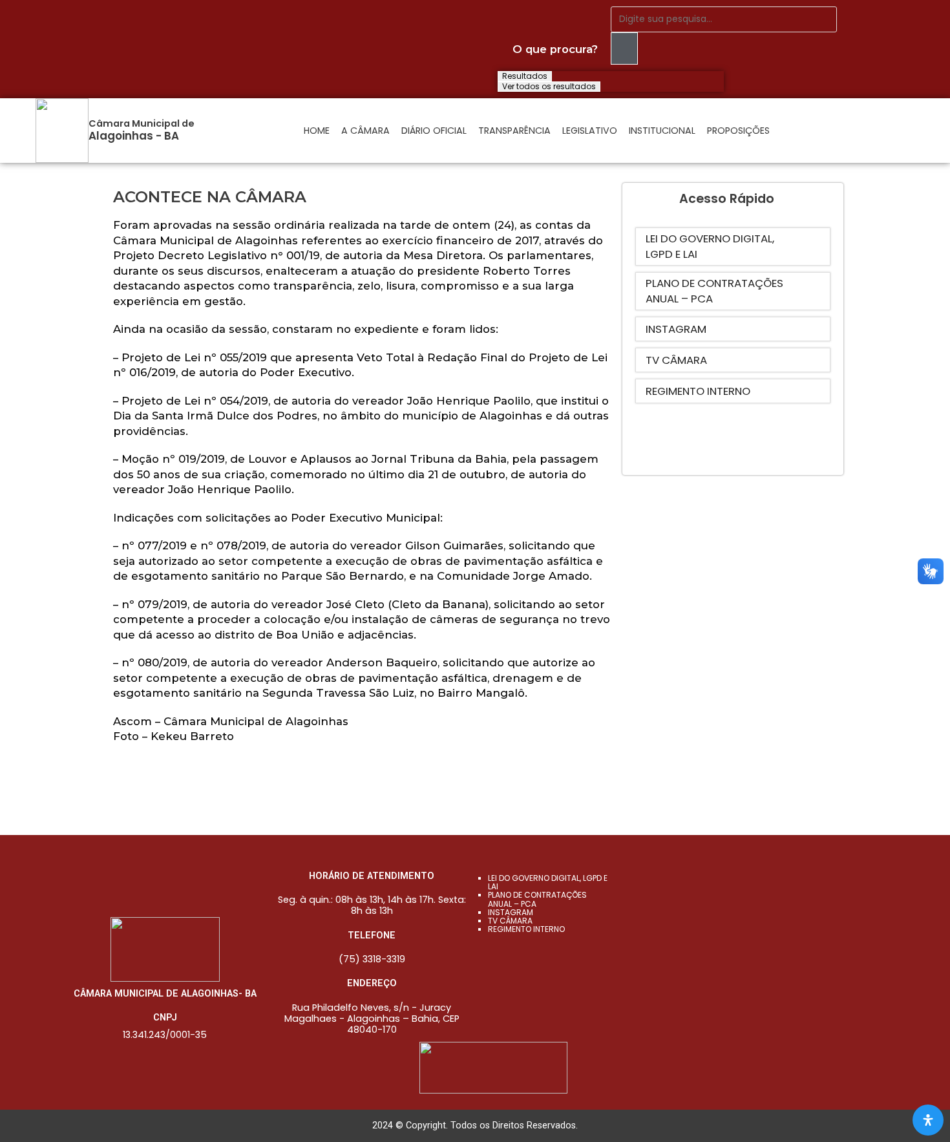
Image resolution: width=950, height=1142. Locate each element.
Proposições (738, 130)
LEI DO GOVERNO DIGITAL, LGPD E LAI (547, 882)
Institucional (662, 130)
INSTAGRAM (510, 912)
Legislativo (589, 130)
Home (317, 130)
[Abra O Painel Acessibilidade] (928, 1120)
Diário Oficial (434, 130)
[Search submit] (624, 48)
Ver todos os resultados (549, 86)
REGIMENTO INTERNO (526, 929)
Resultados (524, 76)
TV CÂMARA (510, 920)
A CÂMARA (365, 130)
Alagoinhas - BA (134, 135)
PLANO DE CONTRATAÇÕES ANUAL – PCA (537, 899)
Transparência (514, 130)
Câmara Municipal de (142, 123)
